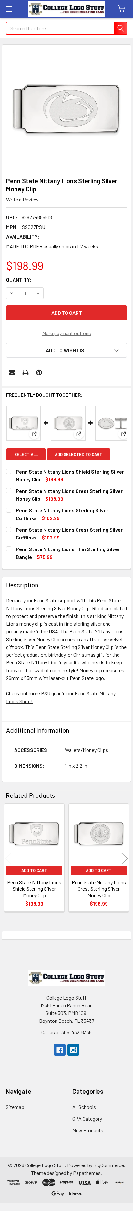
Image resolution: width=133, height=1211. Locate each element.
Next (124, 858)
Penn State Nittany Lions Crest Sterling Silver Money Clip (99, 888)
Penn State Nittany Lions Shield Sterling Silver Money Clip (34, 888)
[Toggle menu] (9, 9)
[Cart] (123, 9)
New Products (87, 1130)
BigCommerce (108, 1165)
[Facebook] (60, 1050)
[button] (66, 350)
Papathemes (87, 1173)
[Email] (12, 372)
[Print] (25, 372)
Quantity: (19, 279)
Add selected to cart (78, 454)
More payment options (66, 333)
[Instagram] (73, 1050)
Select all (26, 454)
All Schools (84, 1107)
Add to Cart (34, 870)
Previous (8, 858)
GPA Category (87, 1118)
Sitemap (15, 1107)
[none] (66, 108)
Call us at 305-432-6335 (66, 1032)
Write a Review (22, 199)
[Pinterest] (39, 372)
